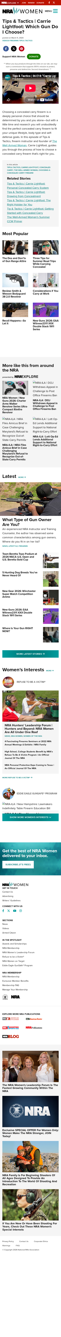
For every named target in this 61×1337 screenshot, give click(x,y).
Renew (31, 2)
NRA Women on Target (13, 961)
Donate (40, 2)
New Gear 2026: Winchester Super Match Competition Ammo (19, 594)
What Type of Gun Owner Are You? (26, 522)
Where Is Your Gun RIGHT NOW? (17, 629)
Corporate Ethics (41, 1241)
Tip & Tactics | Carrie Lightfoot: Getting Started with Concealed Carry (30, 211)
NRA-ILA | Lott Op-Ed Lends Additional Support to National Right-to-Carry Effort (45, 441)
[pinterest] (21, 47)
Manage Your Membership (15, 989)
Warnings (6, 1245)
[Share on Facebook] (5, 47)
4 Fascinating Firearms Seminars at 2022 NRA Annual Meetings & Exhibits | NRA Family (28, 743)
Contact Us (7, 892)
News (5, 546)
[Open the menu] (55, 10)
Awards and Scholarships (14, 943)
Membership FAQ (10, 985)
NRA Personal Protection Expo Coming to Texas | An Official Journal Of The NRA (29, 766)
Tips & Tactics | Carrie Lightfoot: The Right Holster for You (29, 202)
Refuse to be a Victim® (13, 956)
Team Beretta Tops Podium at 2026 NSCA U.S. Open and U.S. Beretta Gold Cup (19, 557)
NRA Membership (10, 948)
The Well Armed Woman (26, 170)
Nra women (17, 736)
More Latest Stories (37, 654)
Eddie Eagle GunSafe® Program (37, 793)
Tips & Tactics (25, 40)
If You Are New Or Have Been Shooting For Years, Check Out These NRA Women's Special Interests (29, 1226)
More (21, 477)
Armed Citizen (9, 932)
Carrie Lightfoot (29, 167)
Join (24, 2)
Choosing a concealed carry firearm (28, 171)
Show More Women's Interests (34, 817)
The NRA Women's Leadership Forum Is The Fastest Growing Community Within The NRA (30, 1088)
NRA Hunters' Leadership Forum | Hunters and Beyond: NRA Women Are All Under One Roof (29, 728)
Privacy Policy (8, 1241)
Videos (5, 40)
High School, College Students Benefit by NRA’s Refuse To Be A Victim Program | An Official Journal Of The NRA (29, 755)
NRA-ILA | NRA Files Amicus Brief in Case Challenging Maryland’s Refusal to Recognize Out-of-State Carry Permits (15, 452)
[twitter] (13, 47)
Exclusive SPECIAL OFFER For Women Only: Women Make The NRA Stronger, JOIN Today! (30, 1133)
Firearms (14, 40)
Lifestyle (13, 546)
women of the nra (32, 736)
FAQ (18, 1245)
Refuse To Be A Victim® (31, 682)
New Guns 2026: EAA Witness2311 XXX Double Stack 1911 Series (17, 612)
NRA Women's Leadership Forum (18, 952)
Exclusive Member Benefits (15, 981)
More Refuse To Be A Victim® (16, 777)
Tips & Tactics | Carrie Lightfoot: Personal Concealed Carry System (28, 186)
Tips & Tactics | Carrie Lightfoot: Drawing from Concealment (26, 194)
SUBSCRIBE (18, 864)
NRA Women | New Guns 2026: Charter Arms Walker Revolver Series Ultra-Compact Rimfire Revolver (15, 405)
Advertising (7, 896)
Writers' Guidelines (11, 900)
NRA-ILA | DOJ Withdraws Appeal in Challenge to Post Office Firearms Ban (45, 404)
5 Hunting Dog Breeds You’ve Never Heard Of (19, 574)
